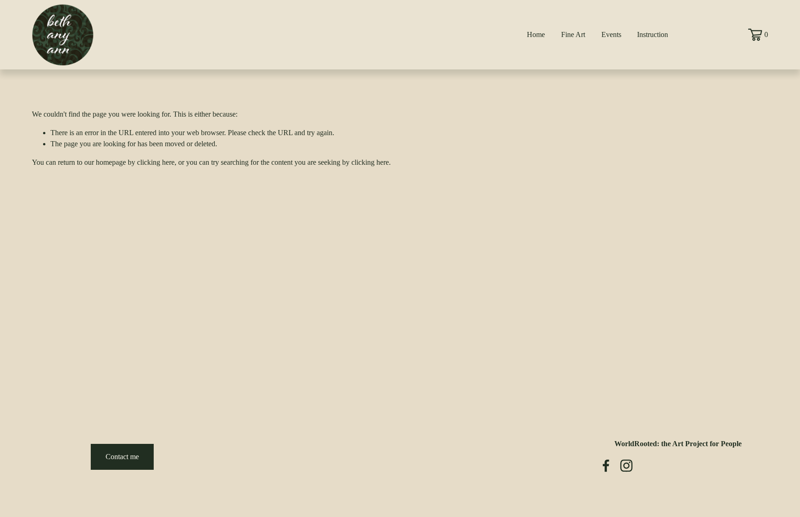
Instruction (652, 34)
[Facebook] (606, 465)
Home (536, 34)
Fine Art (573, 34)
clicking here (156, 162)
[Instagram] (626, 465)
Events (611, 34)
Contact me (122, 457)
